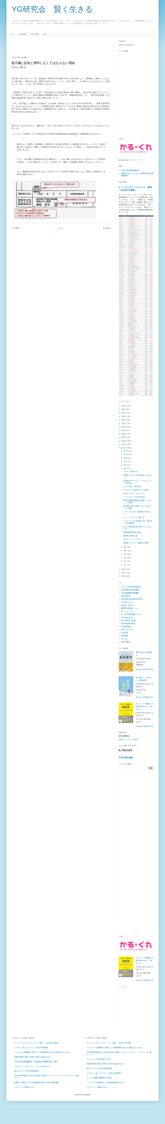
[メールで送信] (12, 67)
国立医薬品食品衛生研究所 (132, 599)
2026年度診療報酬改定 (130, 170)
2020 (123, 427)
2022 (123, 420)
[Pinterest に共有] (24, 67)
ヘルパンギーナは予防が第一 (135, 497)
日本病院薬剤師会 (128, 623)
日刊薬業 (124, 633)
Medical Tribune (127, 605)
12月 (126, 451)
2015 (123, 444)
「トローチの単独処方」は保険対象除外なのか (106, 1082)
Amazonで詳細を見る (144, 669)
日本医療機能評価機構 (130, 593)
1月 (125, 565)
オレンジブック (127, 611)
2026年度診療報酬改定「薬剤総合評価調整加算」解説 (36, 1062)
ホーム (12, 34)
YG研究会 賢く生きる (52, 9)
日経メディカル (127, 630)
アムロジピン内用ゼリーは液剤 (135, 490)
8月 (125, 465)
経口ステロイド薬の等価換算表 (26, 1071)
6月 (125, 547)
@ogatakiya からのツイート (130, 160)
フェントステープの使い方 (134, 517)
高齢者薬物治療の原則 (132, 532)
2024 (123, 413)
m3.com (124, 639)
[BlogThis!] (15, 67)
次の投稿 (15, 228)
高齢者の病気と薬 (130, 536)
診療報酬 (22, 34)
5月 (125, 551)
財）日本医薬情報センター (132, 614)
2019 (123, 430)
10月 (126, 458)
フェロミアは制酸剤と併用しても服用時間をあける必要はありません (42, 1052)
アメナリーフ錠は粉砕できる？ (99, 1059)
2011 (123, 576)
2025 (123, 409)
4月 (125, 554)
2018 (123, 434)
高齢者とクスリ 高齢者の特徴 (135, 543)
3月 (125, 558)
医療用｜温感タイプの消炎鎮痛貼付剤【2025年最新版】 (37, 1082)
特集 (44, 34)
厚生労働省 (125, 642)
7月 (125, 468)
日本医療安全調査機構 (130, 590)
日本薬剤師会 (126, 627)
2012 (123, 573)
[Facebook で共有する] (21, 67)
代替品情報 (34, 34)
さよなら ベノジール (132, 539)
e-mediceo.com (127, 617)
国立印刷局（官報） (129, 620)
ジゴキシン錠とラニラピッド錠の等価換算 (31, 1047)
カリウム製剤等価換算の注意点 (99, 1078)
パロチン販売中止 (130, 471)
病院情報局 (125, 596)
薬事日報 (124, 636)
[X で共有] (18, 67)
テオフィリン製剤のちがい (25, 1087)
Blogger (87, 1095)
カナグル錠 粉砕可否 (132, 486)
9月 (125, 461)
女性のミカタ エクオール (134, 493)
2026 (123, 406)
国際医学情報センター (130, 608)
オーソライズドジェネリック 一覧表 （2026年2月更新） (37, 1043)
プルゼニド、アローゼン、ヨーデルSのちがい (32, 1066)
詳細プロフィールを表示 (128, 739)
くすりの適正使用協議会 (131, 587)
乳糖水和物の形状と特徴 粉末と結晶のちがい (33, 1057)
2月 (125, 561)
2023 (123, 416)
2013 (123, 569)
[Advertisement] (58, 46)
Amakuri (148, 659)
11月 (126, 454)
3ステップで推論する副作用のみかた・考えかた (144, 706)
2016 (123, 441)
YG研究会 (125, 736)
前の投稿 (106, 228)
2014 (123, 448)
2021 (123, 423)
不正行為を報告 (126, 757)
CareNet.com (126, 602)
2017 (123, 437)
